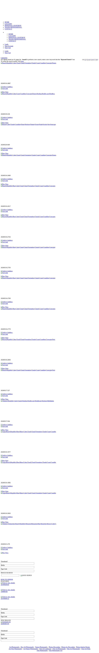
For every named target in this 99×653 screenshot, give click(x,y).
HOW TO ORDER (7, 579)
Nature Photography (41, 647)
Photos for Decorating (68, 647)
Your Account (9, 46)
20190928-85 (5, 584)
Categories (4, 58)
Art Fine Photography (15, 649)
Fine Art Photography (73, 649)
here (22, 61)
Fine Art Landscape (45, 649)
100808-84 (4, 591)
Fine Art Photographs (59, 649)
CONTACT (12, 41)
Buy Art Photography (27, 647)
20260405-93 (5, 624)
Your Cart (8, 48)
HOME (11, 34)
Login (6, 44)
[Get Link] (4, 88)
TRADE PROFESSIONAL (17, 39)
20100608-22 (5, 598)
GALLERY (12, 36)
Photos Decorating (54, 647)
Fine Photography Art (55, 650)
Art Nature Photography (30, 649)
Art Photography (14, 647)
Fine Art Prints (85, 649)
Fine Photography (42, 650)
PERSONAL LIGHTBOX (17, 37)
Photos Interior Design (83, 647)
